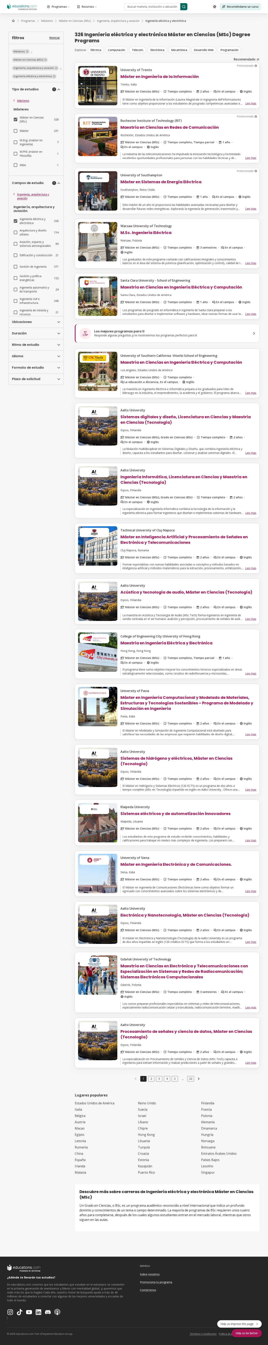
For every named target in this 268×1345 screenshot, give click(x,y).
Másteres (23, 101)
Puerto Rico (146, 1172)
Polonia (206, 1116)
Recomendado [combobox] (244, 59)
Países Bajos (210, 1160)
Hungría (207, 1134)
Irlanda (80, 1166)
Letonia (80, 1141)
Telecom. (138, 50)
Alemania (208, 1122)
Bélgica (80, 1116)
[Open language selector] (214, 6)
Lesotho (207, 1166)
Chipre (143, 1128)
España (80, 1160)
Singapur (208, 1172)
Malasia (80, 1172)
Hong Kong (146, 1134)
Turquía (144, 1147)
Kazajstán (145, 1166)
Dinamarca (209, 1128)
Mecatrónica (179, 50)
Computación (116, 50)
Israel (142, 1116)
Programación (229, 50)
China (79, 1153)
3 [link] (159, 1078)
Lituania (144, 1141)
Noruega (207, 1141)
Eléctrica (95, 50)
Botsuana (208, 1147)
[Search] (183, 6)
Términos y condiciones (203, 1334)
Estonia (143, 1160)
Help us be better (247, 1333)
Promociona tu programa (156, 1282)
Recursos (88, 6)
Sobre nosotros (150, 1274)
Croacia (143, 1153)
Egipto (79, 1134)
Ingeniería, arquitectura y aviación (33, 196)
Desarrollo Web (204, 50)
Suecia (142, 1109)
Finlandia (207, 1103)
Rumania (81, 1147)
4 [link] (167, 1078)
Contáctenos (148, 1290)
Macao (80, 1128)
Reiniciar (54, 38)
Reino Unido (147, 1103)
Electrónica (157, 50)
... (183, 1079)
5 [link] (175, 1078)
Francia (206, 1109)
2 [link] (151, 1078)
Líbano (143, 1122)
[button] (21, 51)
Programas (59, 6)
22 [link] (190, 1078)
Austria (80, 1122)
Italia (78, 1109)
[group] (174, 50)
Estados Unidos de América (94, 1103)
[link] (165, 21)
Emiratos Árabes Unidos (219, 1153)
